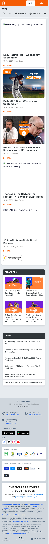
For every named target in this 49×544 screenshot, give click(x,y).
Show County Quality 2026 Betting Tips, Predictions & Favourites (20, 375)
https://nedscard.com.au (17, 534)
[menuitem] (20, 13)
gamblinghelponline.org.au (26, 497)
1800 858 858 (38, 494)
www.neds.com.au (9, 2)
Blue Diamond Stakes (16, 404)
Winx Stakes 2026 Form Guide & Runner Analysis (23, 382)
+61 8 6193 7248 (12, 414)
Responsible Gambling (11, 504)
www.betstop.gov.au (21, 521)
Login (30, 3)
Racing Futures (24, 406)
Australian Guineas (33, 404)
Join (41, 3)
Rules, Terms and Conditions (13, 515)
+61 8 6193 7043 (35, 414)
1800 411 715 (11, 423)
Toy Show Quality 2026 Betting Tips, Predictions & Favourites (23, 350)
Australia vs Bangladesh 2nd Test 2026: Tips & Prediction (23, 359)
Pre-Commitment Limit (34, 504)
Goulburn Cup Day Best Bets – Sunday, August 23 (23, 342)
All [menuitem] (10, 13)
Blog (4, 8)
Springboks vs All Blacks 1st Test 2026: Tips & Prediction (22, 367)
